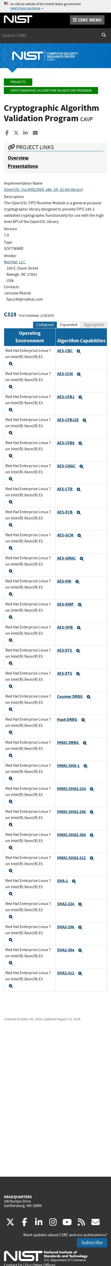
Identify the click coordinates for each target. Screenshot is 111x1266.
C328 (10, 314)
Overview (18, 158)
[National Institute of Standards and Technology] (46, 1255)
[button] (10, 364)
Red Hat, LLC (15, 262)
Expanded (68, 324)
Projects (18, 81)
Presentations (23, 166)
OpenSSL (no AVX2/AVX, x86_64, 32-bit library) (43, 189)
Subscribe (92, 1242)
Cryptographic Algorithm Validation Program (51, 90)
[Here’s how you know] (55, 6)
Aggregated (94, 324)
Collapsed (45, 324)
